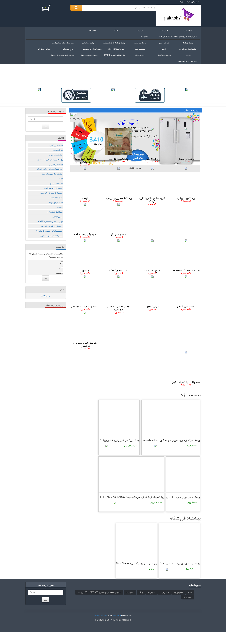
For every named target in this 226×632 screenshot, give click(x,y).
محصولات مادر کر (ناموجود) (51, 193)
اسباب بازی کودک (55, 202)
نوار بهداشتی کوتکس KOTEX (50, 221)
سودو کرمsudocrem (53, 188)
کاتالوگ (61, 138)
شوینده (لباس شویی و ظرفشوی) (49, 231)
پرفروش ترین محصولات (54, 305)
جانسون (59, 207)
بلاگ (116, 30)
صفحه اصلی (188, 30)
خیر (59, 268)
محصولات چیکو (56, 183)
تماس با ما (92, 30)
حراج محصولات (56, 197)
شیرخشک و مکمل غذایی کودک (50, 169)
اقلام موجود (178, 592)
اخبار (62, 290)
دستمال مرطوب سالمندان (52, 226)
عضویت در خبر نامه (56, 111)
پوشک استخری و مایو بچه (52, 174)
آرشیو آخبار (45, 295)
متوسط (58, 273)
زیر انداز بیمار (57, 150)
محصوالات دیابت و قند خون (51, 235)
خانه (190, 592)
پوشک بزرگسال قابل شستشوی (50, 159)
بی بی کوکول (57, 216)
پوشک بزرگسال (56, 145)
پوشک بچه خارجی (55, 155)
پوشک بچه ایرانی (56, 164)
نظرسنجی (60, 247)
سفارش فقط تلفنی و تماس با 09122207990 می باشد (178, 36)
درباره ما (140, 30)
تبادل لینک (164, 30)
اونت (61, 178)
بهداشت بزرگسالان (55, 212)
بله (60, 262)
